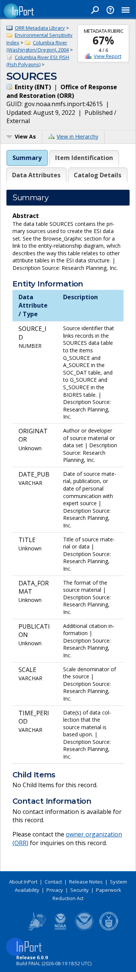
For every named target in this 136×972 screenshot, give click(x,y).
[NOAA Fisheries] (60, 929)
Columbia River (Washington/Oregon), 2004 (37, 46)
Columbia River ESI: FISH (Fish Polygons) (37, 61)
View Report (107, 56)
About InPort (23, 881)
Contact (53, 881)
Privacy (54, 890)
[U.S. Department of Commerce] (109, 929)
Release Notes (86, 881)
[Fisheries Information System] (36, 929)
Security (79, 890)
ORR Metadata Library (40, 27)
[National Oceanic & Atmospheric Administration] (84, 929)
